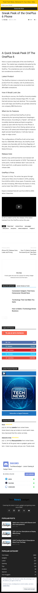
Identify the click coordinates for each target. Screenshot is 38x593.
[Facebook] (4, 24)
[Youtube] (29, 511)
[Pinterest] (12, 24)
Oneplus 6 (32, 228)
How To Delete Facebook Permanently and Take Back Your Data (27, 252)
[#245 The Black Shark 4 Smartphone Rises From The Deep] (6, 542)
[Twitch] (19, 511)
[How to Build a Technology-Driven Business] (6, 311)
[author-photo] (19, 270)
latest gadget (28, 226)
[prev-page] (3, 318)
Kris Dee (5, 19)
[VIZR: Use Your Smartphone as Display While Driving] (6, 534)
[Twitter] (8, 24)
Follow (33, 346)
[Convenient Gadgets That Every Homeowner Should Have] (6, 293)
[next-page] (6, 318)
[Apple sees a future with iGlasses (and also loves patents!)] (6, 525)
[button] (19, 207)
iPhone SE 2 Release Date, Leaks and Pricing (10, 251)
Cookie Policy (6, 585)
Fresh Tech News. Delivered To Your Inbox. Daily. (19, 2)
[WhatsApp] (16, 24)
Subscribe (32, 358)
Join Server (30, 474)
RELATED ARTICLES (8, 286)
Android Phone (19, 226)
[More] (21, 24)
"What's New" (10, 226)
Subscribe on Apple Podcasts (19, 413)
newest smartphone (23, 228)
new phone (13, 228)
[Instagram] (14, 510)
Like (34, 342)
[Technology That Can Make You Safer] (6, 302)
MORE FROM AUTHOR (23, 286)
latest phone (6, 228)
